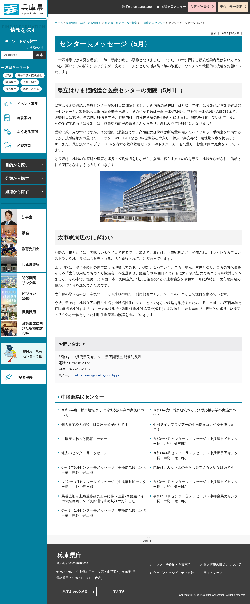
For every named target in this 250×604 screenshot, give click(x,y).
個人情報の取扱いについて (222, 564)
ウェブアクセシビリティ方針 (173, 572)
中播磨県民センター (153, 22)
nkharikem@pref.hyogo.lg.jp (97, 375)
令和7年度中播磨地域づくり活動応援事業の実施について (102, 412)
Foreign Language (139, 6)
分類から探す (17, 178)
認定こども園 (31, 88)
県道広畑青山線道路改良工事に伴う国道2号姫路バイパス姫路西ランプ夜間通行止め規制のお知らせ (102, 498)
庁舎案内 (119, 591)
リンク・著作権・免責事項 (172, 564)
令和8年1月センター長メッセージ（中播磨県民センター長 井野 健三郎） (195, 498)
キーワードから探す (21, 41)
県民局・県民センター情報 (121, 22)
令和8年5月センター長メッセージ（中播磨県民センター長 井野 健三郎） (195, 441)
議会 (25, 233)
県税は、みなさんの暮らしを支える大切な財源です (193, 467)
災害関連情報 (200, 6)
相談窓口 (24, 146)
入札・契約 (30, 82)
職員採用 (10, 82)
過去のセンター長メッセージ (84, 453)
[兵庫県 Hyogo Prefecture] (25, 10)
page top (148, 540)
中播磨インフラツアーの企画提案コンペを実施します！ (193, 427)
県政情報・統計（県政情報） (84, 22)
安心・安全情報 (231, 6)
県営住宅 (10, 88)
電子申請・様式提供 (29, 75)
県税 (8, 75)
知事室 (27, 217)
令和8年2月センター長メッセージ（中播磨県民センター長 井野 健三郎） (195, 484)
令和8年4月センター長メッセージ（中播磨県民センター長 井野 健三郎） (195, 455)
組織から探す (17, 191)
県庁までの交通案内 (76, 591)
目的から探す (17, 165)
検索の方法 (36, 47)
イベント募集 (27, 104)
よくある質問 (27, 132)
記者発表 (26, 378)
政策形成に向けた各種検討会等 (32, 328)
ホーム (59, 22)
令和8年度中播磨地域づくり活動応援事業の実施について (194, 412)
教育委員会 (30, 249)
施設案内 (24, 118)
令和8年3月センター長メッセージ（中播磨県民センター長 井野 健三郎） (103, 470)
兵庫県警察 (30, 265)
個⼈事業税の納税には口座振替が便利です (94, 424)
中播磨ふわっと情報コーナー (84, 439)
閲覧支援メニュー (173, 6)
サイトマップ (213, 572)
